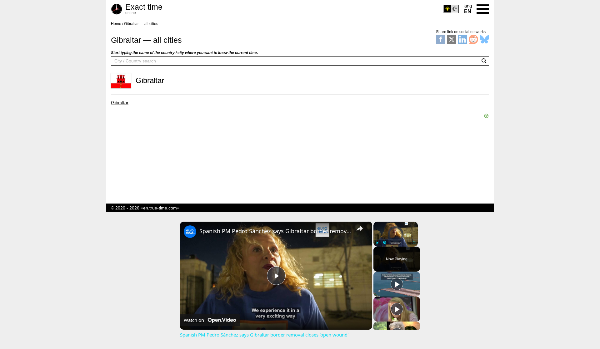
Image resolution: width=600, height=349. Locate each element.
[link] (190, 231)
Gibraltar (119, 102)
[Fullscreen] (414, 243)
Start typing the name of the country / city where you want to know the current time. (184, 53)
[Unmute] (384, 243)
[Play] (377, 243)
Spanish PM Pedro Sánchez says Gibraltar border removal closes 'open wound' (275, 231)
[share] (359, 228)
